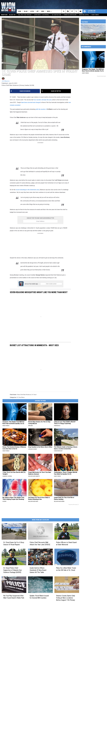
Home (19, 11)
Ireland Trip (12, 14)
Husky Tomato (95, 14)
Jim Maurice (5, 81)
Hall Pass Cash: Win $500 (24, 14)
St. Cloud (34, 394)
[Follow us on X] (76, 11)
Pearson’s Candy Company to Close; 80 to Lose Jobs (91, 37)
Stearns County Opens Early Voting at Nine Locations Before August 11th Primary (65, 598)
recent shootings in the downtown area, (27, 189)
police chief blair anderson (24, 394)
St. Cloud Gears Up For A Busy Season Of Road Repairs (13, 543)
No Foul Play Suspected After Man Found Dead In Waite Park (13, 597)
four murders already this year (42, 100)
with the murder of (41, 109)
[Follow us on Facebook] (72, 11)
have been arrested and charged (30, 102)
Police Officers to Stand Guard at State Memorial (66, 543)
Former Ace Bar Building (70, 14)
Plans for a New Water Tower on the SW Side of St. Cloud (66, 569)
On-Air (25, 11)
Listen (32, 11)
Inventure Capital (84, 14)
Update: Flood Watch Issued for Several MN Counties (39, 597)
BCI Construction (56, 14)
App (38, 11)
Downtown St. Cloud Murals (41, 14)
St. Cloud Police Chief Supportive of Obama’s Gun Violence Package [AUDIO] (12, 570)
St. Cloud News (21, 397)
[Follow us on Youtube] (80, 11)
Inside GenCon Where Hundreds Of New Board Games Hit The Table (38, 570)
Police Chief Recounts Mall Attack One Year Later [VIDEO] (40, 543)
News (42, 11)
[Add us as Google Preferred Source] (68, 11)
